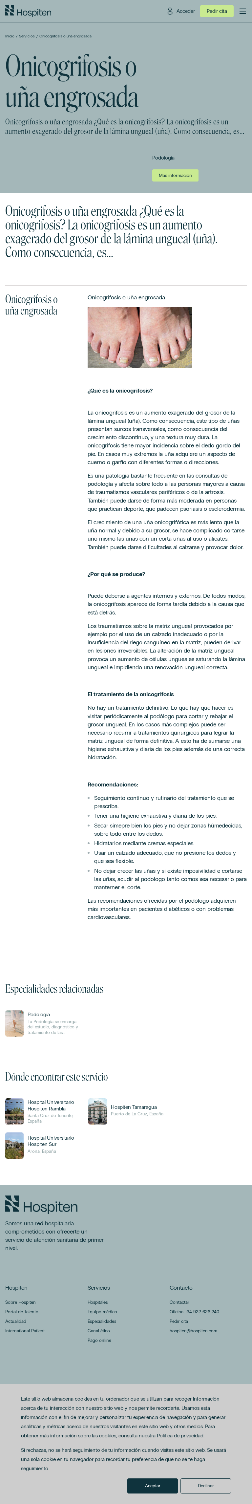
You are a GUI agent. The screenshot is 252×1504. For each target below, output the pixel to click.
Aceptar (152, 1486)
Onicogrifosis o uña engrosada (65, 36)
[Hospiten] (28, 11)
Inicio (9, 36)
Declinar (206, 1486)
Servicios (27, 36)
